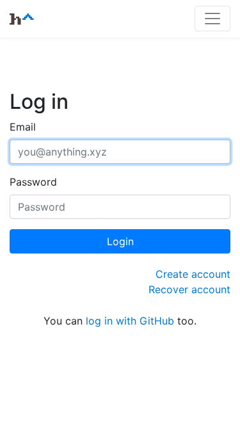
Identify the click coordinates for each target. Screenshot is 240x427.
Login (120, 241)
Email (23, 126)
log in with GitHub (130, 320)
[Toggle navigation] (212, 18)
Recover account (189, 289)
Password (33, 181)
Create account (193, 274)
